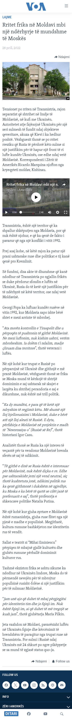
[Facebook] (29, 714)
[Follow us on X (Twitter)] (15, 685)
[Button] (62, 57)
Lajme (7, 17)
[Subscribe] (62, 685)
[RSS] (43, 685)
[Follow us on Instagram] (34, 685)
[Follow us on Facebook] (6, 685)
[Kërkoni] (62, 714)
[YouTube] (45, 714)
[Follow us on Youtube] (25, 685)
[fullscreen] (66, 212)
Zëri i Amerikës (21, 190)
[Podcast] (52, 685)
